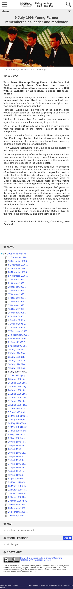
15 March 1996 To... (17, 493)
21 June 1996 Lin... (17, 394)
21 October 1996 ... (17, 283)
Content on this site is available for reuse (46, 585)
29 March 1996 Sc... (17, 482)
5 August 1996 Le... (17, 346)
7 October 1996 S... (17, 327)
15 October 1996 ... (17, 305)
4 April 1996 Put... (16, 478)
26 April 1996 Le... (17, 449)
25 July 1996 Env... (17, 353)
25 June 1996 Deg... (18, 386)
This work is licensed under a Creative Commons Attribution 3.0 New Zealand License (41, 559)
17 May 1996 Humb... (18, 427)
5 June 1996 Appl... (17, 412)
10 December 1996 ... (18, 261)
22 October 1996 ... (17, 279)
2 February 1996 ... (17, 515)
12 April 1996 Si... (16, 475)
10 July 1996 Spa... (17, 368)
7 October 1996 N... (17, 320)
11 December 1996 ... (18, 257)
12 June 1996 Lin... (17, 401)
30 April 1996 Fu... (17, 442)
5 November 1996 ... (18, 276)
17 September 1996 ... (18, 331)
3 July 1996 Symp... (17, 375)
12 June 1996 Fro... (17, 405)
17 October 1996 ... (17, 294)
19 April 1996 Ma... (17, 456)
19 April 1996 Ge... (17, 453)
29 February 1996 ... (17, 504)
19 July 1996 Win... (17, 360)
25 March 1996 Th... (17, 486)
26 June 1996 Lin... (17, 383)
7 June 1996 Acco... (17, 408)
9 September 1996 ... (18, 338)
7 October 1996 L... (17, 324)
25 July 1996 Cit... (16, 357)
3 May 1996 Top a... (17, 438)
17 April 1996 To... (16, 467)
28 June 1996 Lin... (17, 379)
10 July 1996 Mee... (17, 364)
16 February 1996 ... (17, 512)
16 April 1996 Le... (17, 471)
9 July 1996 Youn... (17, 372)
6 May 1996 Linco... (17, 434)
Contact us (68, 585)
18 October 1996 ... (17, 287)
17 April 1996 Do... (17, 464)
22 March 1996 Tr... (17, 490)
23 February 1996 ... (17, 508)
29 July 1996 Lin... (17, 349)
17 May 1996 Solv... (17, 431)
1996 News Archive (16, 254)
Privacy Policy (5, 585)
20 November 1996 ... (18, 272)
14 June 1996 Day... (17, 397)
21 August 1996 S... (17, 342)
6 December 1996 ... (18, 265)
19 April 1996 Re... (17, 460)
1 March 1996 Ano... (17, 501)
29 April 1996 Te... (16, 445)
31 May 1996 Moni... (18, 416)
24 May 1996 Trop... (17, 423)
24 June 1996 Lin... (17, 390)
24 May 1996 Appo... (18, 419)
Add (66, 538)
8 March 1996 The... (17, 497)
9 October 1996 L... (17, 316)
